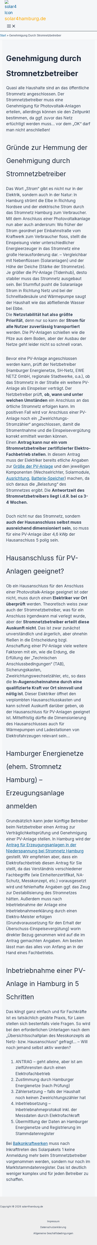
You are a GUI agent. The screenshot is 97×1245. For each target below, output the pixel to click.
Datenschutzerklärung (53, 1227)
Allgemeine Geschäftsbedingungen (53, 1233)
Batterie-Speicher (48, 478)
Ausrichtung (17, 478)
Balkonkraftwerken (30, 1143)
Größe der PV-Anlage (33, 466)
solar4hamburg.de (25, 18)
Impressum (53, 1221)
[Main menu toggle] (11, 26)
